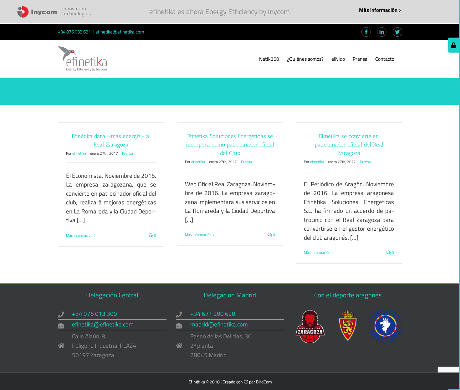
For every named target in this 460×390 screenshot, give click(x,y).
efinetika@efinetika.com (119, 31)
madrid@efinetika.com (219, 324)
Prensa (127, 153)
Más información (79, 235)
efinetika (79, 153)
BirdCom (264, 381)
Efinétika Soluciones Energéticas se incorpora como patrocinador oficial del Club (230, 145)
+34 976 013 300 (94, 313)
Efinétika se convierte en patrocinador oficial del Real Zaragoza (349, 145)
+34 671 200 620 (212, 313)
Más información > (380, 10)
